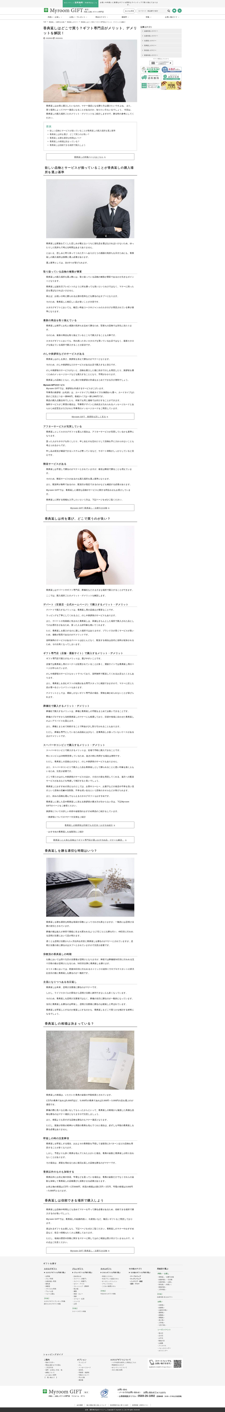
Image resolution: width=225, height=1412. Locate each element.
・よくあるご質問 (50, 1375)
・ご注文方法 (48, 1367)
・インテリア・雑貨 (135, 1281)
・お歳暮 (160, 1343)
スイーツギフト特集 (79, 1311)
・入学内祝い (161, 1289)
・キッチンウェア (135, 1279)
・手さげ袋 (81, 1377)
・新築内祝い (161, 1287)
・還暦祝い (161, 1312)
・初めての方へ (49, 1362)
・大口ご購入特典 (116, 1370)
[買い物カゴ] (180, 11)
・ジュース (76, 1301)
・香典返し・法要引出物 (165, 1277)
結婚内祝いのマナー (151, 31)
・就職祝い (161, 1315)
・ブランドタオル (106, 1284)
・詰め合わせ (76, 1276)
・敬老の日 (161, 1341)
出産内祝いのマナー (151, 36)
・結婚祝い (161, 1307)
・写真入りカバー (83, 1375)
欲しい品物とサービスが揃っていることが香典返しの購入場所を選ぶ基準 (82, 131)
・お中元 (160, 1338)
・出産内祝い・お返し (164, 1282)
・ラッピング (81, 1362)
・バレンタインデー (164, 1348)
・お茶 (74, 1304)
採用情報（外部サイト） (140, 1405)
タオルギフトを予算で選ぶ (111, 1272)
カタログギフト (50, 1269)
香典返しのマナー (72, 22)
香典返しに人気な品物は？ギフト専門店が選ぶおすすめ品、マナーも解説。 (88, 840)
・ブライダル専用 (50, 1289)
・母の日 (160, 1333)
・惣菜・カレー (77, 1294)
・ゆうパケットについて (118, 1367)
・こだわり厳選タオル (108, 1286)
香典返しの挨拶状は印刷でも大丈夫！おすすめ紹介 (89, 825)
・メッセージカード (84, 1367)
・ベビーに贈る (49, 1294)
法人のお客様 (129, 11)
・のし (79, 1365)
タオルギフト (106, 1269)
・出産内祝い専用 (50, 1281)
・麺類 (74, 1291)
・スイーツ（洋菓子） (79, 1279)
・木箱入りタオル (106, 1276)
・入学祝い (161, 1323)
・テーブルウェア (135, 1276)
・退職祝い (161, 1317)
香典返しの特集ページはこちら (88, 157)
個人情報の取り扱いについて (96, 1405)
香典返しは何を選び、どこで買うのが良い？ (70, 134)
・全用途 (47, 1276)
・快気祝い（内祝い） (164, 1284)
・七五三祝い (161, 1325)
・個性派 (47, 1284)
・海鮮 (74, 1296)
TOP (44, 22)
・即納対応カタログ (117, 1365)
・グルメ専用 (48, 1279)
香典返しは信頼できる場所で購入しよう (68, 145)
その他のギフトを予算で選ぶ (140, 1272)
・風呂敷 (80, 1380)
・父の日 (160, 1336)
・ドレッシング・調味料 (80, 1286)
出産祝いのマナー (150, 41)
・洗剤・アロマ (134, 1284)
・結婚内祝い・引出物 (164, 1279)
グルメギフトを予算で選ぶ (83, 1272)
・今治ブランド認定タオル (109, 1279)
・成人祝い (161, 1320)
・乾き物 (75, 1289)
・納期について (49, 1372)
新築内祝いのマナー (151, 55)
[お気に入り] (174, 11)
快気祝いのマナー (150, 50)
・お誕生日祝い (162, 1310)
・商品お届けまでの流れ (52, 1365)
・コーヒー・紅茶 (78, 1299)
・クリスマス (161, 1346)
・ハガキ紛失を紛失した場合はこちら (123, 1362)
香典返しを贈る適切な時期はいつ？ (66, 138)
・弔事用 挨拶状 (83, 1372)
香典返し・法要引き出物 (56, 22)
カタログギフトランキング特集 (54, 1301)
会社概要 (80, 1405)
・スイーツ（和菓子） (79, 1281)
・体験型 (47, 1286)
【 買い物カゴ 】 (51, 1377)
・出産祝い (161, 1305)
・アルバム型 (48, 1291)
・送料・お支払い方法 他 (53, 1370)
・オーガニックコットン (108, 1281)
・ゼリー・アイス (78, 1284)
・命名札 (80, 1370)
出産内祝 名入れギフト (165, 1297)
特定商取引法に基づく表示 (119, 1405)
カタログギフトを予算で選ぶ (56, 1272)
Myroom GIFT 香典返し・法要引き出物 (88, 508)
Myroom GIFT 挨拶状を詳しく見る (89, 417)
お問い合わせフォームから (154, 1392)
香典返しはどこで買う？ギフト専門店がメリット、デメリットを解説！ (103, 22)
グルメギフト (77, 1269)
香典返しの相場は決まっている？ (65, 141)
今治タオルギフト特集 (108, 1294)
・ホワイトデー (162, 1351)
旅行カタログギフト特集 (52, 1304)
